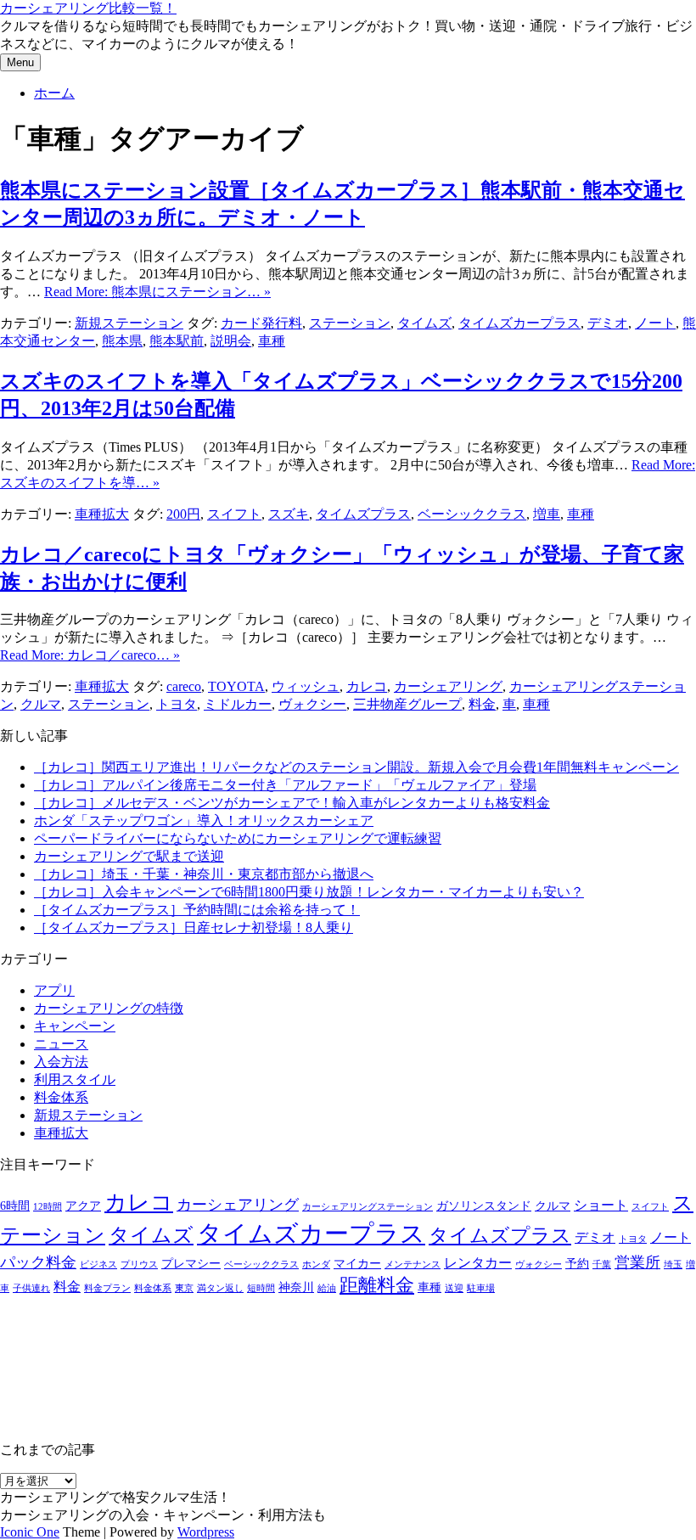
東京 (184, 1288)
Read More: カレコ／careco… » (90, 655)
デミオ (607, 323)
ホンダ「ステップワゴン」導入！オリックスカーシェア (203, 820)
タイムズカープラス (519, 323)
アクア (83, 1206)
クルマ (40, 704)
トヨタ (176, 704)
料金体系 (61, 1097)
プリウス (139, 1264)
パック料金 (38, 1262)
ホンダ (316, 1264)
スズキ (288, 514)
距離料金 (377, 1285)
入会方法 (61, 1061)
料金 (482, 704)
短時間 (261, 1288)
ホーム (54, 93)
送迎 (454, 1288)
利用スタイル (74, 1079)
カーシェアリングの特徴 (108, 1008)
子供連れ (31, 1288)
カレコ (366, 686)
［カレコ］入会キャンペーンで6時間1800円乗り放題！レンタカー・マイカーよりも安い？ (309, 892)
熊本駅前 (176, 341)
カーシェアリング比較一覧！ (88, 8)
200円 (183, 514)
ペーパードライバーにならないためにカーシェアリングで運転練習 (237, 838)
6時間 (15, 1206)
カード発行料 (261, 323)
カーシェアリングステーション (367, 1206)
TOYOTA (236, 686)
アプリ (54, 990)
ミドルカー (238, 704)
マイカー (357, 1263)
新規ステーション (129, 323)
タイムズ (424, 323)
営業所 (637, 1262)
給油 (326, 1288)
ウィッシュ (306, 686)
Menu (20, 62)
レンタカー (478, 1263)
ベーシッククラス (472, 514)
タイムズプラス (363, 514)
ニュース (61, 1044)
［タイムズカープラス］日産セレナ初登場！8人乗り (193, 927)
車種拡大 (102, 514)
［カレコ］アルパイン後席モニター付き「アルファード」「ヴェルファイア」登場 (285, 785)
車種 (271, 341)
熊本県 (122, 341)
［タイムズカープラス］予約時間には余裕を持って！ (197, 909)
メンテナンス (412, 1264)
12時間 (47, 1206)
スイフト (234, 514)
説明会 (230, 341)
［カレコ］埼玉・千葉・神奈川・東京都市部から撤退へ (203, 874)
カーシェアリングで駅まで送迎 (129, 856)
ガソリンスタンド (483, 1206)
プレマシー (191, 1263)
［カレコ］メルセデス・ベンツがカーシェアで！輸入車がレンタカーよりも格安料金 (292, 802)
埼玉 (673, 1264)
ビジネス (98, 1264)
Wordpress (205, 1532)
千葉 (601, 1264)
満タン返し (220, 1288)
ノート (655, 323)
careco (183, 686)
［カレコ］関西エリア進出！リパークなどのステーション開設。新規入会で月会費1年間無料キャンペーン (356, 767)
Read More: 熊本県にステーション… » (157, 291)
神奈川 (296, 1287)
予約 (577, 1263)
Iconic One (29, 1532)
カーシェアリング (448, 686)
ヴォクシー (312, 704)
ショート (601, 1205)
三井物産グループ (407, 704)
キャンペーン (74, 1026)
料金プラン (107, 1288)
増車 (546, 514)
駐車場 (481, 1288)
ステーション (349, 323)
